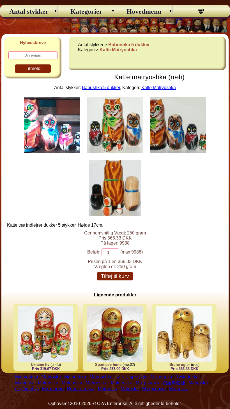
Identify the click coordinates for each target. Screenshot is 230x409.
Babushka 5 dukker (129, 44)
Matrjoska (198, 382)
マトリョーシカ (131, 377)
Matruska (130, 388)
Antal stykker (29, 11)
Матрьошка (147, 382)
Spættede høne (108, 364)
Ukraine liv (40, 364)
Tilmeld (33, 68)
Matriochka (75, 377)
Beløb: (93, 252)
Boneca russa (81, 388)
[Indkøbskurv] (201, 12)
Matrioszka (121, 382)
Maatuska (24, 382)
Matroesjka (96, 382)
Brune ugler (179, 364)
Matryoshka (26, 377)
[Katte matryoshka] (52, 151)
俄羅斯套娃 (174, 382)
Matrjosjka (48, 382)
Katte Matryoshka (118, 49)
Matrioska (51, 377)
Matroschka (100, 377)
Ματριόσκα (53, 388)
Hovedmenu (144, 11)
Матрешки (161, 377)
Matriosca (107, 388)
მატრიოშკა (27, 388)
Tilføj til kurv (115, 276)
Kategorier (86, 11)
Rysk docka (187, 377)
